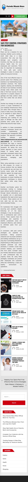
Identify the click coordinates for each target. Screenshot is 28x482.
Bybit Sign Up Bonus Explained (17, 327)
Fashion (5, 455)
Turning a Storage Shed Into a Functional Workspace (18, 343)
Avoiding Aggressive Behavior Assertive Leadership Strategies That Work (18, 360)
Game (4, 458)
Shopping (5, 469)
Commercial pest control (9, 270)
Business (4, 40)
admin (6, 48)
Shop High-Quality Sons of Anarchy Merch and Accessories (19, 281)
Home (4, 465)
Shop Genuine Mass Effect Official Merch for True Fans (13, 416)
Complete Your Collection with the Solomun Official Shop (18, 297)
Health (5, 462)
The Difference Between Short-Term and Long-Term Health (13, 423)
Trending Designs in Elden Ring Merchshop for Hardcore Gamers (12, 441)
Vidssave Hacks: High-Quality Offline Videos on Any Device (19, 312)
